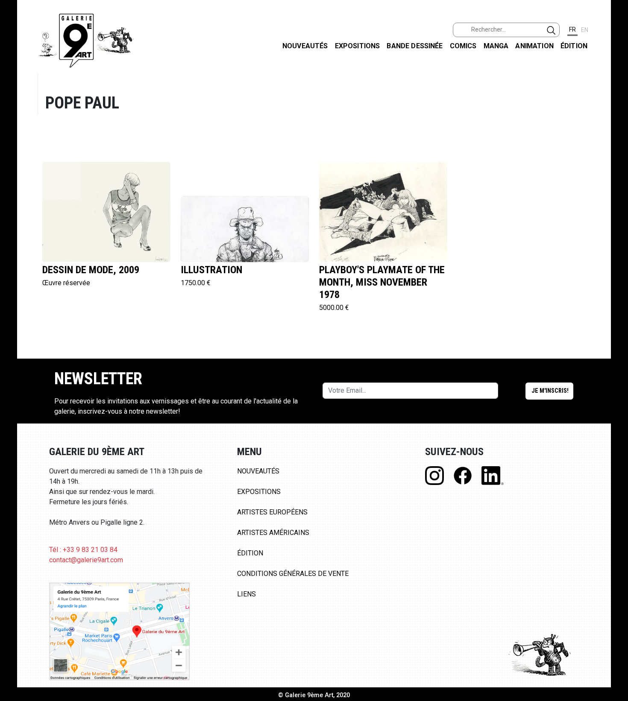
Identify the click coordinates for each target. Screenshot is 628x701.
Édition (574, 46)
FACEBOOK (614, 65)
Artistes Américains (273, 533)
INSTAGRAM (614, 110)
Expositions (357, 46)
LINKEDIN (614, 152)
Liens (246, 594)
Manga (496, 46)
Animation (534, 46)
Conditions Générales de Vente (293, 574)
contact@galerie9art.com (86, 560)
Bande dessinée (415, 46)
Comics (463, 46)
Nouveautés (305, 46)
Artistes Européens (272, 512)
